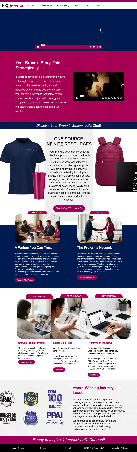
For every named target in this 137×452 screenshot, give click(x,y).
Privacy (43, 448)
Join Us (86, 6)
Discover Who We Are (24, 280)
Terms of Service (17, 448)
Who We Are (47, 6)
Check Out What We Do (69, 208)
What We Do (32, 6)
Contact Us (99, 6)
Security (68, 448)
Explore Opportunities (87, 277)
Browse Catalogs (63, 6)
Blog (77, 6)
